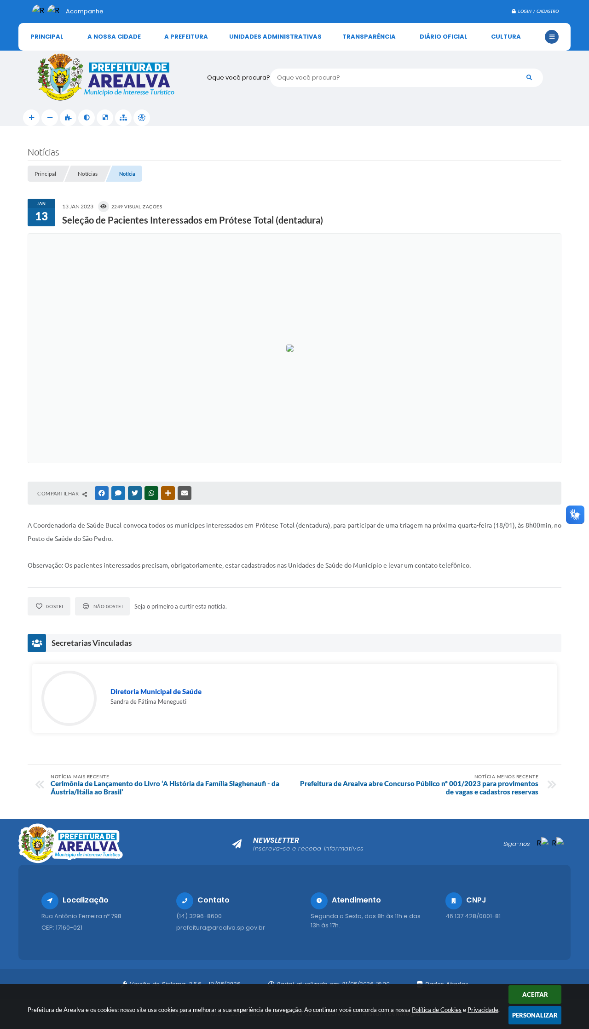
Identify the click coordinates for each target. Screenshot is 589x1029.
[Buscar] (529, 77)
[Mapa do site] (123, 117)
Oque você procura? (238, 77)
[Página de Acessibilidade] (141, 117)
